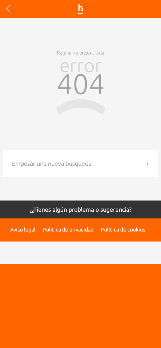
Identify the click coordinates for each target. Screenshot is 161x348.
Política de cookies (123, 230)
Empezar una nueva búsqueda (51, 163)
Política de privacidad (68, 230)
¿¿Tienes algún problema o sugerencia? (80, 209)
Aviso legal (23, 230)
